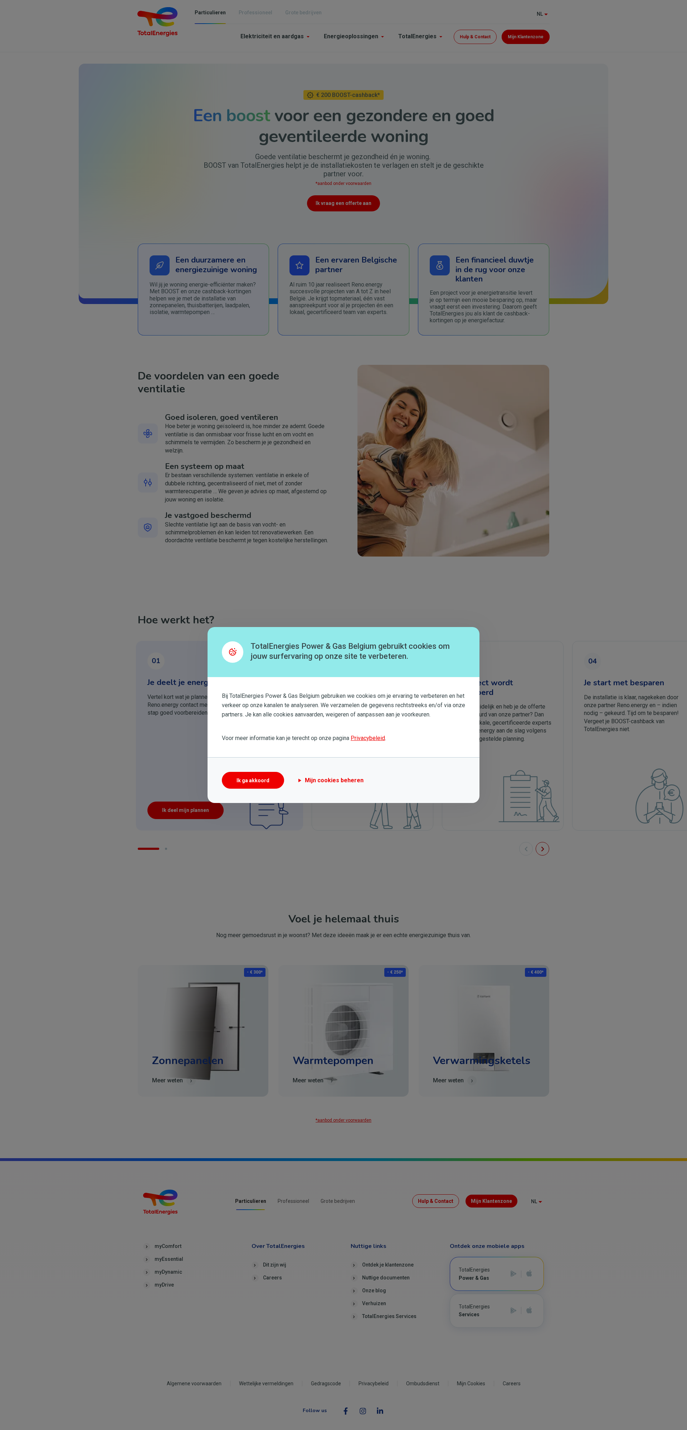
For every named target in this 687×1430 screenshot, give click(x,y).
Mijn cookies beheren (334, 780)
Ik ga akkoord (253, 780)
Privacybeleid (368, 738)
